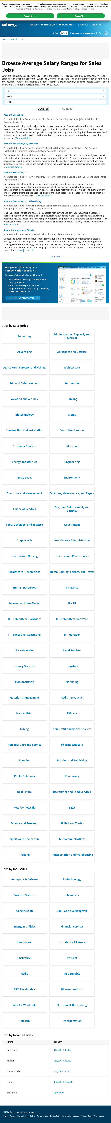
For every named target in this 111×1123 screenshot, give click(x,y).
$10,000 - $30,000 (62, 1049)
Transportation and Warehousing (72, 855)
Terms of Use (42, 1116)
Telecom (24, 1021)
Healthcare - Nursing (24, 556)
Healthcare (24, 942)
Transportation (71, 1021)
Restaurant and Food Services (72, 792)
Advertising (24, 352)
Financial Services (24, 509)
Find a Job (96, 25)
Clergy (72, 414)
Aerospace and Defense (72, 352)
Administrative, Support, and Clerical (71, 336)
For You (33, 25)
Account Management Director (19, 230)
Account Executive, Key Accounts (21, 143)
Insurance (72, 587)
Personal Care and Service (24, 744)
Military (72, 713)
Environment (72, 477)
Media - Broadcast (72, 697)
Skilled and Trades (72, 823)
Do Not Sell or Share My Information (64, 1116)
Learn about (13, 298)
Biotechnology (24, 414)
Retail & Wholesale (24, 1005)
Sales (72, 807)
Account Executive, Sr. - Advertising (22, 201)
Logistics (72, 666)
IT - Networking (24, 650)
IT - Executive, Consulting (24, 634)
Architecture (72, 367)
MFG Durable (72, 973)
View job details (23, 138)
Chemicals (72, 895)
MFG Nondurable (24, 989)
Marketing (72, 682)
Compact (67, 108)
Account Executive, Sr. (15, 172)
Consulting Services (72, 430)
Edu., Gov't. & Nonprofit (72, 911)
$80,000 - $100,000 (63, 1081)
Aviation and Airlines (24, 399)
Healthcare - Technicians (24, 572)
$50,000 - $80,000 (62, 1071)
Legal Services (72, 650)
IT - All (72, 603)
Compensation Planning (83, 33)
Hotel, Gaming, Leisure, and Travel (72, 572)
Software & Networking (72, 1005)
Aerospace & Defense (24, 879)
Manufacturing (24, 682)
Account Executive (13, 114)
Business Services (24, 895)
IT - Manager (72, 634)
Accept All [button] (28, 15)
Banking (72, 399)
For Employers (48, 25)
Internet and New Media (24, 603)
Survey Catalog (66, 25)
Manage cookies (87, 9)
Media (24, 973)
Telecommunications (72, 839)
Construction (24, 911)
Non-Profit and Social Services (72, 729)
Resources (82, 25)
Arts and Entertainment (24, 383)
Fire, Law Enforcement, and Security (71, 509)
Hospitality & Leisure (72, 942)
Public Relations (24, 776)
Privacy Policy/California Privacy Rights (19, 1116)
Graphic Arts (24, 540)
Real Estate (24, 792)
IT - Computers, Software (72, 619)
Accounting (24, 336)
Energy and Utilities (24, 462)
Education (72, 446)
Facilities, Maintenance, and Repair (72, 493)
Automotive (71, 383)
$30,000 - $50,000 (62, 1060)
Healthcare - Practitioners (72, 556)
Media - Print (24, 713)
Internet (72, 958)
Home (4, 39)
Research (14, 39)
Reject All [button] (79, 15)
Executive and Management (24, 493)
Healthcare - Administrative (72, 540)
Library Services (24, 666)
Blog (55, 33)
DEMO (64, 33)
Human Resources (24, 587)
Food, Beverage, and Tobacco (24, 524)
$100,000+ (59, 1092)
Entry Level (24, 477)
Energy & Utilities (24, 926)
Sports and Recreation (24, 839)
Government (72, 524)
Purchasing (72, 776)
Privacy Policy (73, 9)
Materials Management (24, 697)
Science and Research (24, 823)
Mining (24, 729)
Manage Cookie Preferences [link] (92, 1116)
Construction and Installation (24, 430)
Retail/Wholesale (24, 807)
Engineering (72, 462)
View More (55, 256)
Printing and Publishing (72, 760)
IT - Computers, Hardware (24, 619)
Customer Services (24, 446)
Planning (24, 760)
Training (24, 855)
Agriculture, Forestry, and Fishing (24, 367)
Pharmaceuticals (72, 744)
